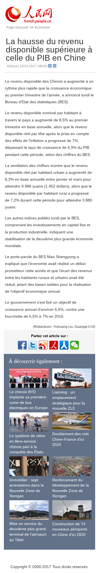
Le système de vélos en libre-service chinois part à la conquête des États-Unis (27, 446)
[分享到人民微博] (53, 345)
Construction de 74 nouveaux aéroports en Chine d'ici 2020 (69, 529)
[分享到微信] (74, 345)
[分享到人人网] (64, 345)
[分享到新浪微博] (43, 345)
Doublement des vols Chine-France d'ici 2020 (70, 439)
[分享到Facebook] (22, 345)
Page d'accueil (17, 27)
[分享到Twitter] (32, 345)
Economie (42, 27)
